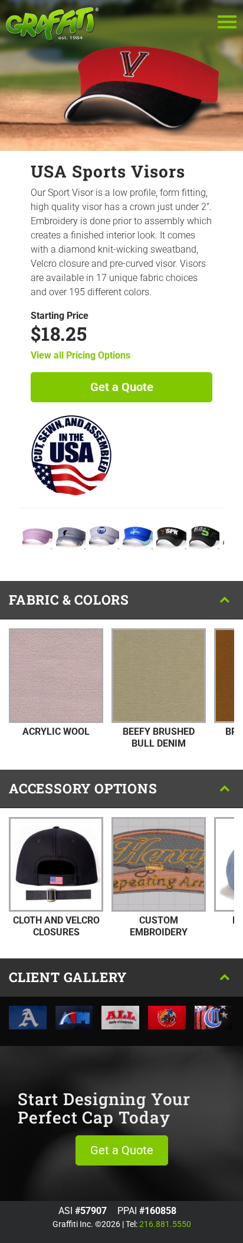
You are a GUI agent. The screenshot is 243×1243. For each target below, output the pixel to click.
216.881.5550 (165, 1224)
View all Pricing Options (80, 355)
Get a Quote (121, 387)
